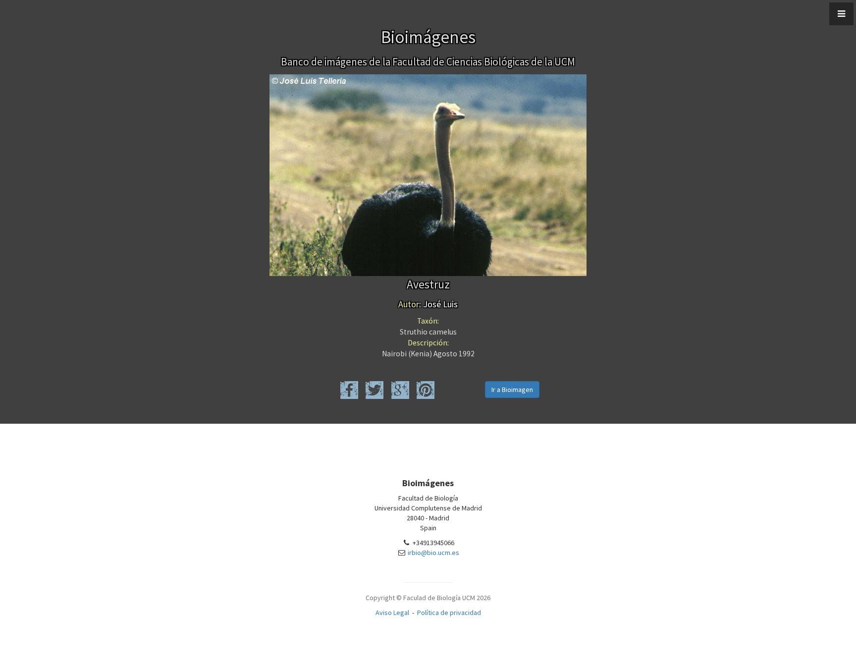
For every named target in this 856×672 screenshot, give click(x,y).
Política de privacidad (449, 612)
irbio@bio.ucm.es (433, 552)
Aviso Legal (392, 612)
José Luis (428, 304)
